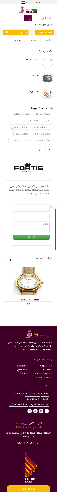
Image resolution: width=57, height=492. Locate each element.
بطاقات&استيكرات (41, 127)
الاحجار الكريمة (43, 114)
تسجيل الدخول (47, 25)
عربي (19, 2)
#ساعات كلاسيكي (18, 404)
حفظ (30, 237)
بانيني (47, 120)
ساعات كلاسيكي (19, 127)
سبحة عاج (35, 75)
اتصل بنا (47, 369)
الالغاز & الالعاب (21, 114)
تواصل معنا (27, 488)
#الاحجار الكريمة (40, 393)
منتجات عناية (22, 133)
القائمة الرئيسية (43, 32)
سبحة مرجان (34, 91)
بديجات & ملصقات (31, 59)
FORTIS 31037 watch (28, 299)
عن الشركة (45, 365)
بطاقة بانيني (33, 120)
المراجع (23, 373)
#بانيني (45, 399)
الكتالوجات (22, 32)
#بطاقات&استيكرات (39, 404)
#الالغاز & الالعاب (21, 393)
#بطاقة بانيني (32, 399)
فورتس (44, 149)
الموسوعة (22, 365)
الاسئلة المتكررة (43, 377)
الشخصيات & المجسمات (38, 140)
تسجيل (36, 25)
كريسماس (16, 140)
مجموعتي (22, 369)
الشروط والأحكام (42, 373)
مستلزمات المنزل (42, 133)
